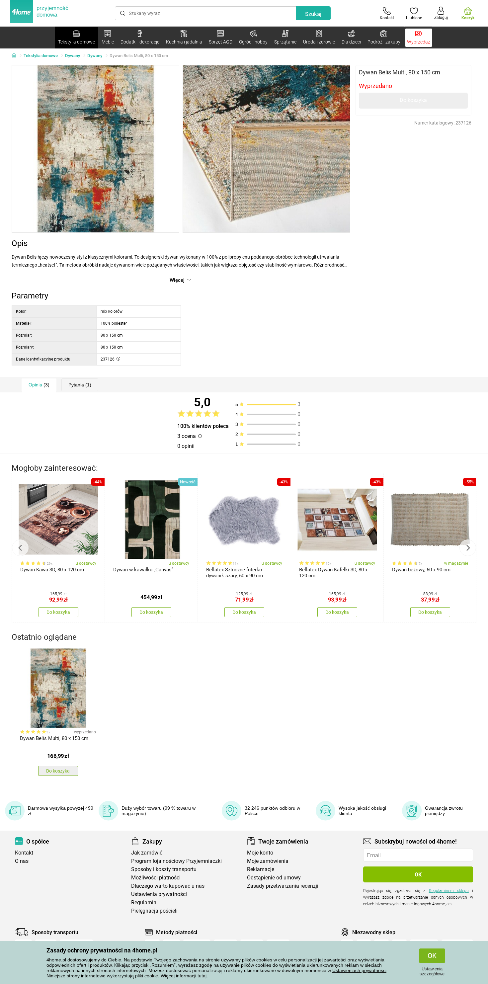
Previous (20, 547)
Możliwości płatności (156, 877)
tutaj (202, 975)
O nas (22, 861)
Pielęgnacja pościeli (154, 910)
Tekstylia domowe (41, 55)
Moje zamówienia (267, 861)
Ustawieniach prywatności (359, 970)
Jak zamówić (146, 852)
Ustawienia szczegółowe (432, 971)
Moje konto (260, 852)
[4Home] (16, 56)
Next (467, 547)
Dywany (72, 55)
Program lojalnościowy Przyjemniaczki (176, 861)
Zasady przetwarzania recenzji (282, 885)
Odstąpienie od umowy (274, 877)
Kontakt (24, 852)
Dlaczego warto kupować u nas (167, 885)
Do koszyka (413, 100)
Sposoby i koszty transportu (164, 869)
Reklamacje (260, 869)
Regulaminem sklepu (449, 890)
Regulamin (143, 902)
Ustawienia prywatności (159, 894)
